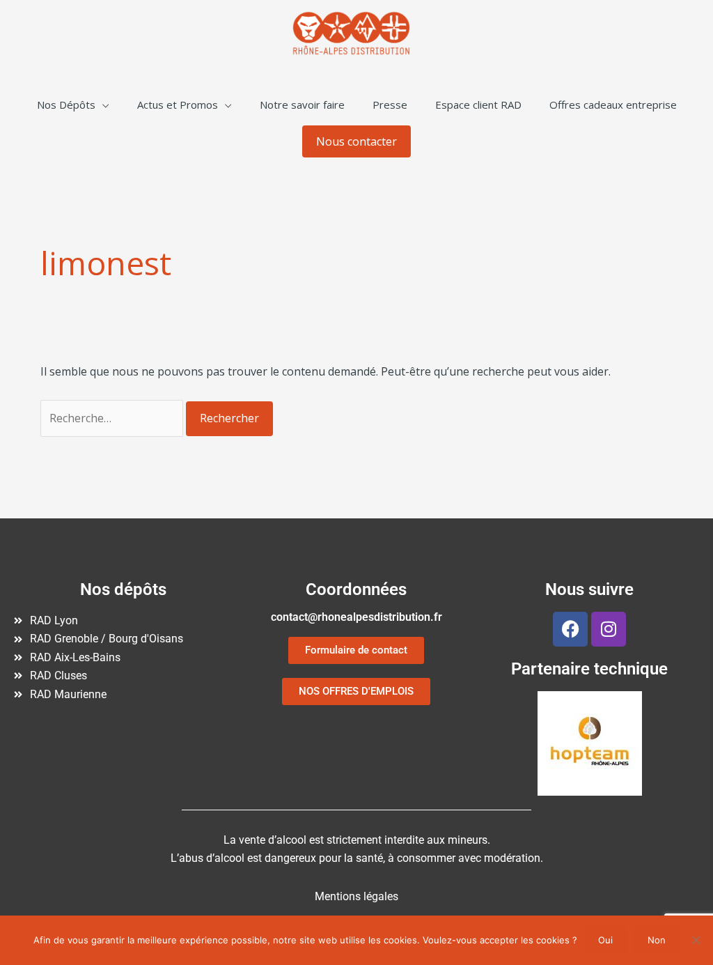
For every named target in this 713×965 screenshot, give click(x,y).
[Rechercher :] (113, 418)
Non (657, 939)
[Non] (696, 940)
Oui (605, 939)
